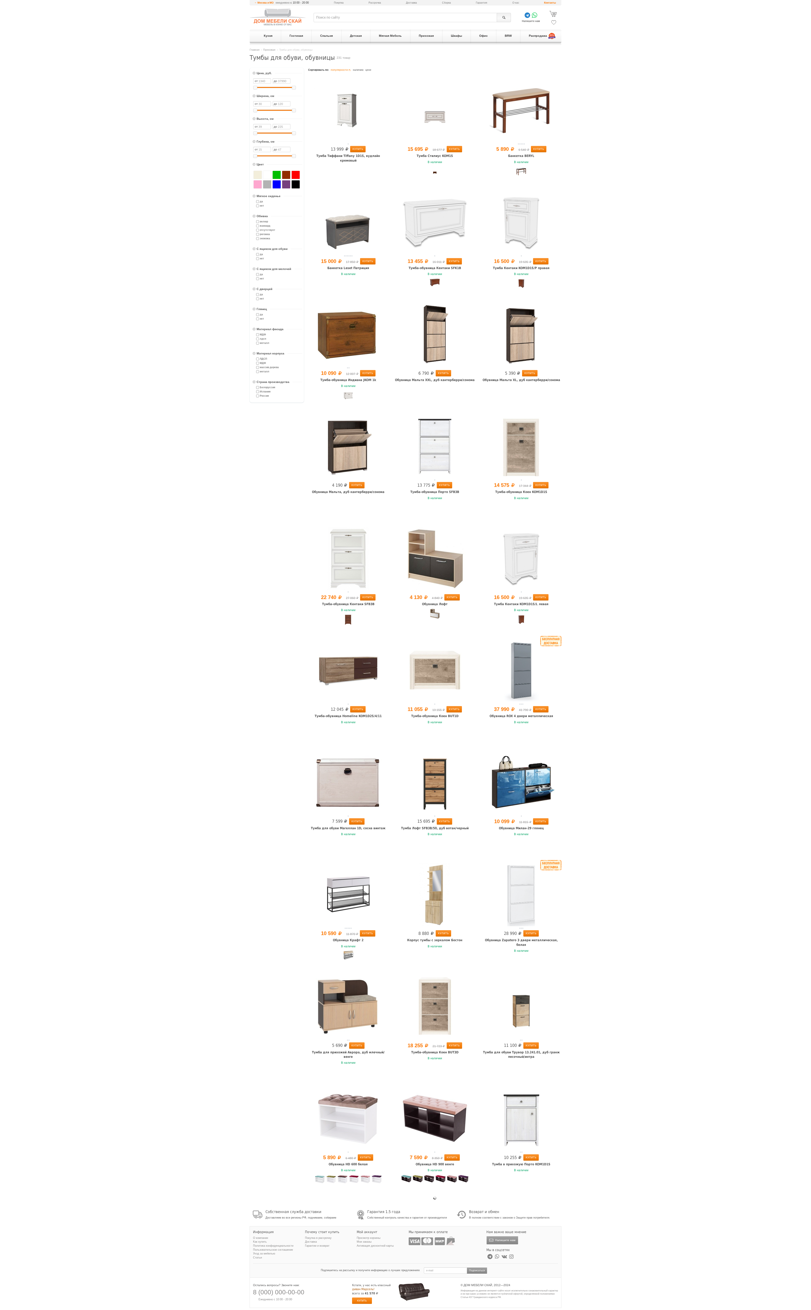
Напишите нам (505, 1240)
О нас (515, 2)
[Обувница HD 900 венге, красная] (440, 1180)
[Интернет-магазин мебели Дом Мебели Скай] (278, 17)
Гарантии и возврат (317, 1245)
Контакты (550, 2)
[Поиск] (504, 17)
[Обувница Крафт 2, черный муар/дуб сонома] (348, 955)
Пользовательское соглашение (273, 1249)
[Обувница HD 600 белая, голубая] (319, 1180)
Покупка (339, 2)
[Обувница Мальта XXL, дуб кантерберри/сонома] (435, 334)
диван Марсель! (363, 1289)
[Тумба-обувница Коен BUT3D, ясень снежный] (435, 1006)
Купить (357, 149)
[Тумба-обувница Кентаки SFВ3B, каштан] (348, 619)
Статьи (257, 1257)
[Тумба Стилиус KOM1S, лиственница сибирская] (435, 110)
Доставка (411, 2)
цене (368, 69)
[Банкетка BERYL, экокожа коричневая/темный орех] (521, 171)
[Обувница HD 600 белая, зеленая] (331, 1180)
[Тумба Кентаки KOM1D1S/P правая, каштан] (521, 283)
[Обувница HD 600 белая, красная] (354, 1180)
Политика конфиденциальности (273, 1245)
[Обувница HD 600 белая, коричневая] (342, 1180)
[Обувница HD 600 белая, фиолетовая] (376, 1179)
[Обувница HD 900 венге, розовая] (452, 1180)
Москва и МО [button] (265, 2)
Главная (255, 49)
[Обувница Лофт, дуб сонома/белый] (435, 614)
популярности (339, 69)
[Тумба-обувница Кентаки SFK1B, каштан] (435, 283)
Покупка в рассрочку (318, 1237)
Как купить (260, 1241)
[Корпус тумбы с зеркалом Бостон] (435, 894)
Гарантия (481, 2)
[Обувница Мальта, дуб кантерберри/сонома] (348, 446)
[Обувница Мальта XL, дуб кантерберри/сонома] (521, 334)
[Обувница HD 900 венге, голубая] (406, 1179)
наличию (358, 69)
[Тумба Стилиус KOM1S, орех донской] (435, 171)
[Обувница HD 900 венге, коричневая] (429, 1180)
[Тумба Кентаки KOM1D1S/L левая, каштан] (521, 619)
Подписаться (477, 1270)
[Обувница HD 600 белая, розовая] (365, 1180)
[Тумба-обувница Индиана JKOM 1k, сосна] (348, 395)
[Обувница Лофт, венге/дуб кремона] (435, 558)
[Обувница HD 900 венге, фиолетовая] (463, 1180)
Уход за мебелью (264, 1253)
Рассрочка (375, 2)
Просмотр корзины (368, 1237)
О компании (260, 1237)
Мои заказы (364, 1241)
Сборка (446, 2)
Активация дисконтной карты (375, 1245)
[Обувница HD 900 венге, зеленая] (417, 1180)
